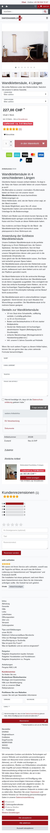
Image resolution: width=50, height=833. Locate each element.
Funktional (10, 810)
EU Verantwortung (12, 421)
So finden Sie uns (9, 674)
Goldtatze (6, 737)
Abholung (6, 604)
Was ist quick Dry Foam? (12, 643)
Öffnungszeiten (8, 617)
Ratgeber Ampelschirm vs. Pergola (16, 659)
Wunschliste (10, 135)
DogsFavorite (7, 740)
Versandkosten (23, 119)
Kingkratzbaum (8, 734)
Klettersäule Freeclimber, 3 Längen (31, 465)
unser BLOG (7, 632)
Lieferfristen (7, 614)
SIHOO (5, 745)
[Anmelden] (2, 6)
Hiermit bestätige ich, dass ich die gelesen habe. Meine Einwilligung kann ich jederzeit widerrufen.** (24, 715)
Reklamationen (8, 688)
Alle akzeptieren (25, 818)
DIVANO (5, 732)
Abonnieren (24, 721)
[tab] (25, 413)
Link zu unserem (11, 685)
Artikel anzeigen (32, 478)
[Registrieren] (7, 6)
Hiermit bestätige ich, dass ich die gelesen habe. (24, 401)
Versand (5, 622)
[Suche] (45, 11)
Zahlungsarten (8, 625)
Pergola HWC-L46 (9, 667)
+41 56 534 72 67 (41, 2)
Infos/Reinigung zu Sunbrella (13, 640)
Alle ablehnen (25, 823)
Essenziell (10, 802)
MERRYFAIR (7, 742)
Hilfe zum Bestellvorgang (12, 682)
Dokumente (9, 428)
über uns (5, 620)
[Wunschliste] (35, 6)
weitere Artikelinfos (12, 413)
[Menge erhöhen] (11, 142)
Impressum (34, 792)
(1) (20, 129)
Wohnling (5, 748)
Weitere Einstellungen (11, 812)
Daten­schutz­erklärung (25, 797)
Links (4, 612)
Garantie (5, 606)
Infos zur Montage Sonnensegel (15, 638)
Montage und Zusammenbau (14, 680)
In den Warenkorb (30, 143)
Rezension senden (11, 553)
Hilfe (4, 609)
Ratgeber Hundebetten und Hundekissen (18, 656)
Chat (24, 2)
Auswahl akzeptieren (25, 828)
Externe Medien (12, 807)
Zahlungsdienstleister (14, 804)
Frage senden (37, 407)
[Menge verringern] (11, 145)
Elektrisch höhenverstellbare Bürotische (18, 635)
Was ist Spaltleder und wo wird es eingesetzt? (20, 646)
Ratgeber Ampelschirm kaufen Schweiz (18, 654)
